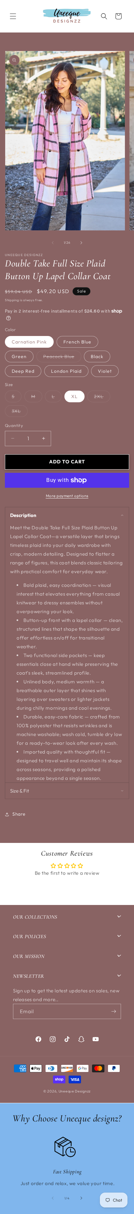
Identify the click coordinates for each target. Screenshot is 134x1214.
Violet (105, 371)
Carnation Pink (29, 342)
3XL (20, 412)
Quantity (14, 425)
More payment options (67, 495)
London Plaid (66, 371)
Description (23, 515)
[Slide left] (53, 243)
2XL (102, 397)
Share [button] (19, 814)
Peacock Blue (62, 357)
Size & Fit (19, 791)
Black (97, 356)
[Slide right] (81, 243)
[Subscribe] (113, 1011)
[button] (13, 16)
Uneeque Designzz (75, 1091)
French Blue (77, 342)
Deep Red (23, 371)
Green (19, 356)
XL (74, 396)
